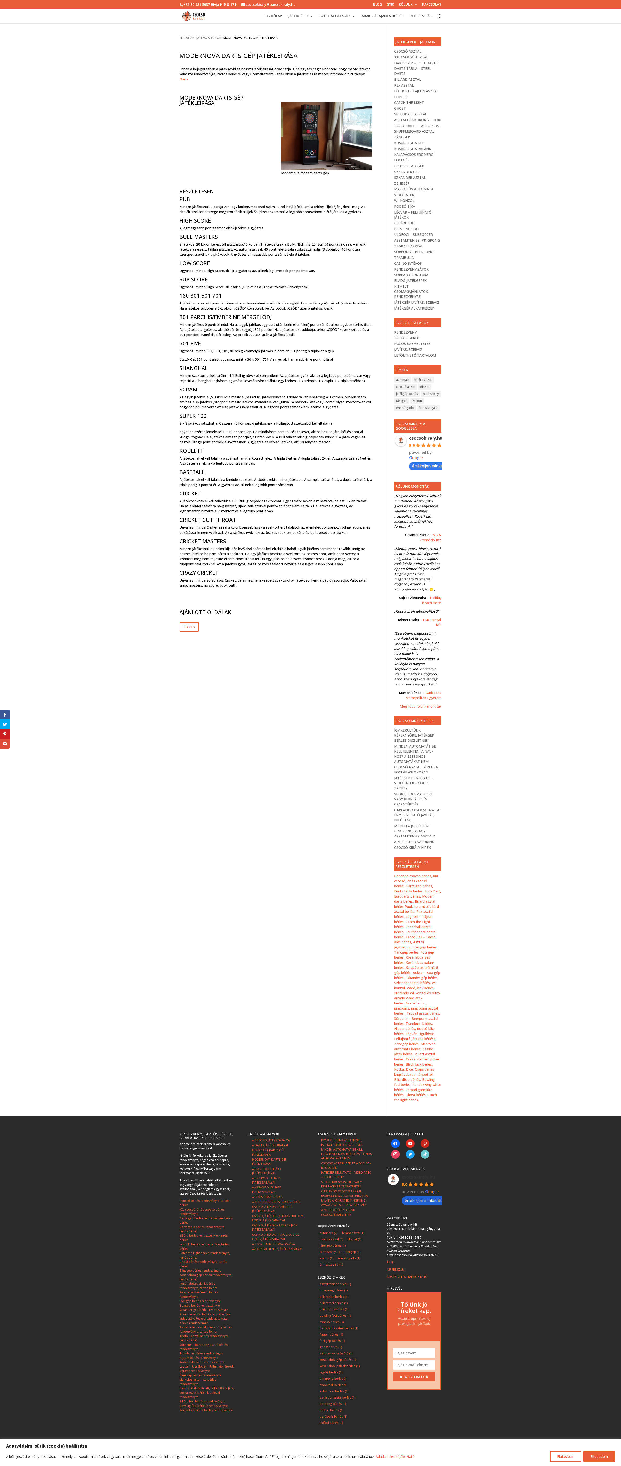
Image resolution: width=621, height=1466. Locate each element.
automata (402, 380)
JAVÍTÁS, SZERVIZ (408, 349)
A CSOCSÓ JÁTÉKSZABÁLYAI (271, 1140)
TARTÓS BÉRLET (407, 337)
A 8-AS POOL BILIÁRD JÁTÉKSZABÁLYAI (266, 1171)
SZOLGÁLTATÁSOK (335, 16)
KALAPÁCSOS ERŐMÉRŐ (413, 154)
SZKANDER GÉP (407, 171)
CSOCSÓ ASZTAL (407, 51)
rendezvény (431, 394)
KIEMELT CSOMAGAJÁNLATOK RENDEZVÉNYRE (411, 291)
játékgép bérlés (407, 394)
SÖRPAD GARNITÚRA (411, 274)
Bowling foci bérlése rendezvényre (204, 1406)
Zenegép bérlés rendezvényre (200, 1375)
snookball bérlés (334, 1385)
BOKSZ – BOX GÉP (409, 166)
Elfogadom (599, 1456)
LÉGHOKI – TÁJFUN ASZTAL (416, 91)
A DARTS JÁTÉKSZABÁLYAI (270, 1145)
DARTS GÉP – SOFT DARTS (416, 63)
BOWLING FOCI (406, 228)
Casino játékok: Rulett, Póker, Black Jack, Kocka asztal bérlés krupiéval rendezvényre (207, 1392)
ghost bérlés (331, 1347)
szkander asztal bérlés (338, 1397)
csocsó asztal (405, 387)
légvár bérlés (331, 1372)
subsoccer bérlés (334, 1391)
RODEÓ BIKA (404, 206)
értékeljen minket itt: (431, 466)
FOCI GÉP (401, 160)
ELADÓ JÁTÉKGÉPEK (410, 280)
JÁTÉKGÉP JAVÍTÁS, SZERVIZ (416, 302)
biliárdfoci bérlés (334, 1303)
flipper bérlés (331, 1334)
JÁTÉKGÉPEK (298, 16)
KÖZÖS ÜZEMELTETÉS (412, 343)
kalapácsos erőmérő (336, 1353)
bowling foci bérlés (335, 1316)
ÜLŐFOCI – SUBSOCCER (413, 234)
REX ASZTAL (404, 85)
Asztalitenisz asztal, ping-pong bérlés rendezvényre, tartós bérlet (206, 1329)
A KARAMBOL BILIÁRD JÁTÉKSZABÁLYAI (267, 1189)
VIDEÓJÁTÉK (404, 194)
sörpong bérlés (333, 1404)
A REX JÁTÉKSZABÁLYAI (267, 1197)
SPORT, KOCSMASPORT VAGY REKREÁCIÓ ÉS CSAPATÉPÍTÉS (413, 799)
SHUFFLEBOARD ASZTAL (414, 131)
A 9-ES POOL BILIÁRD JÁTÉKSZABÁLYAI (266, 1180)
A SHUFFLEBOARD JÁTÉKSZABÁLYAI (276, 1202)
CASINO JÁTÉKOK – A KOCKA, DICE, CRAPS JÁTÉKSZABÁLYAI (276, 1237)
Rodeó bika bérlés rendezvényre (202, 1362)
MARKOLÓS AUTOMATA (413, 189)
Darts (184, 79)
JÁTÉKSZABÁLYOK (208, 38)
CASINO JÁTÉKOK (408, 263)
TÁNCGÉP (402, 137)
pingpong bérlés (334, 1379)
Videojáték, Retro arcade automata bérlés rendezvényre (204, 1320)
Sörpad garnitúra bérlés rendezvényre (206, 1410)
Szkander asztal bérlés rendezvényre (205, 1314)
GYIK (390, 5)
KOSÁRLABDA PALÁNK (412, 148)
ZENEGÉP (401, 183)
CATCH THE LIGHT (409, 102)
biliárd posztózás (334, 1309)
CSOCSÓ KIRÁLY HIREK (412, 847)
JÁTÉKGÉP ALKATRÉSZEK (414, 308)
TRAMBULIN (404, 257)
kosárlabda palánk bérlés (340, 1366)
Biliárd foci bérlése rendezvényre (202, 1401)
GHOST (400, 108)
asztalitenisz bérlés (335, 1284)
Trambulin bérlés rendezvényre (201, 1353)
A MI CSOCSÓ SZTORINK (414, 841)
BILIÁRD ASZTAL (407, 79)
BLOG (377, 5)
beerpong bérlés (334, 1290)
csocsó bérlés (332, 1322)
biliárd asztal (423, 380)
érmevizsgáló (428, 408)
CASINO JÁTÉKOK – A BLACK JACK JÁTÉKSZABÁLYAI (274, 1227)
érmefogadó (405, 408)
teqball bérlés (331, 1410)
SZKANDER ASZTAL (410, 177)
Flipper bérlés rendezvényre (199, 1358)
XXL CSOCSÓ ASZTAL (411, 57)
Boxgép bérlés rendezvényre (200, 1305)
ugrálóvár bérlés (333, 1416)
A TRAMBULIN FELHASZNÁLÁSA (273, 1244)
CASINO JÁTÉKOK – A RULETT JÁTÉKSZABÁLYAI (272, 1209)
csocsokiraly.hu (425, 438)
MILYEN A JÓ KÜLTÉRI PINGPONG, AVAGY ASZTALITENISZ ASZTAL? (414, 831)
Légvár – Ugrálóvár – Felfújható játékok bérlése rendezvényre (207, 1368)
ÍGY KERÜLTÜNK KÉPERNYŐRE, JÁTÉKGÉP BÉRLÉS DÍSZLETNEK (414, 735)
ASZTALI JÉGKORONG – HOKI (417, 120)
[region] (310, 1452)
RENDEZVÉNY (405, 332)
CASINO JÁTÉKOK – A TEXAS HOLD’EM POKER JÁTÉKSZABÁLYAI (277, 1218)
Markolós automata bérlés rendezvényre (198, 1382)
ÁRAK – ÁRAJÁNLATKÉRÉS (382, 16)
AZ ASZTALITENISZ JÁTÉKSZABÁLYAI (277, 1249)
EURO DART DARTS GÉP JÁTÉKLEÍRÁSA (268, 1152)
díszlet (424, 387)
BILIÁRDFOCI (404, 223)
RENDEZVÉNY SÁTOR (411, 269)
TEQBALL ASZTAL (408, 246)
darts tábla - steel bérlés (339, 1328)
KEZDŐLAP (273, 16)
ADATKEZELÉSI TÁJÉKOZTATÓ (407, 1277)
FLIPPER (401, 97)
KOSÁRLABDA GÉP (409, 143)
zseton (417, 401)
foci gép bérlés (332, 1341)
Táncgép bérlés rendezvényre (200, 1270)
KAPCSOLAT (431, 5)
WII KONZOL (404, 200)
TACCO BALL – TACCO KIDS (416, 125)
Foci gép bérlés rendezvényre (200, 1301)
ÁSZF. (391, 1262)
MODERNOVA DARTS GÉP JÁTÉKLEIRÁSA (269, 1161)
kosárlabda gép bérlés (338, 1360)
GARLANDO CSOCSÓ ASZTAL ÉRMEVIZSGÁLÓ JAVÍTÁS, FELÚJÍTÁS (417, 815)
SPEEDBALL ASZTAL (410, 114)
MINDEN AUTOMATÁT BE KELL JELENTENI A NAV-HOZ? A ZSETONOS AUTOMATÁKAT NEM (346, 1153)
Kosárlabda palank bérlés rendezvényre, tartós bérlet (198, 1286)
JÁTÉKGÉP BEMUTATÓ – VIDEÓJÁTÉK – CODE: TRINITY (413, 783)
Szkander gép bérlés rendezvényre (204, 1310)
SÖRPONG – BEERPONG (413, 251)
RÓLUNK (406, 5)
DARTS (189, 627)
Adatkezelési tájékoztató (395, 1456)
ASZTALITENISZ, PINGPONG (417, 240)
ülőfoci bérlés (331, 1423)
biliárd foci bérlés (334, 1297)
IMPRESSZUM (396, 1269)
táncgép (402, 401)
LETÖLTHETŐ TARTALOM (415, 355)
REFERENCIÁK (421, 16)
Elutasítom (565, 1456)
